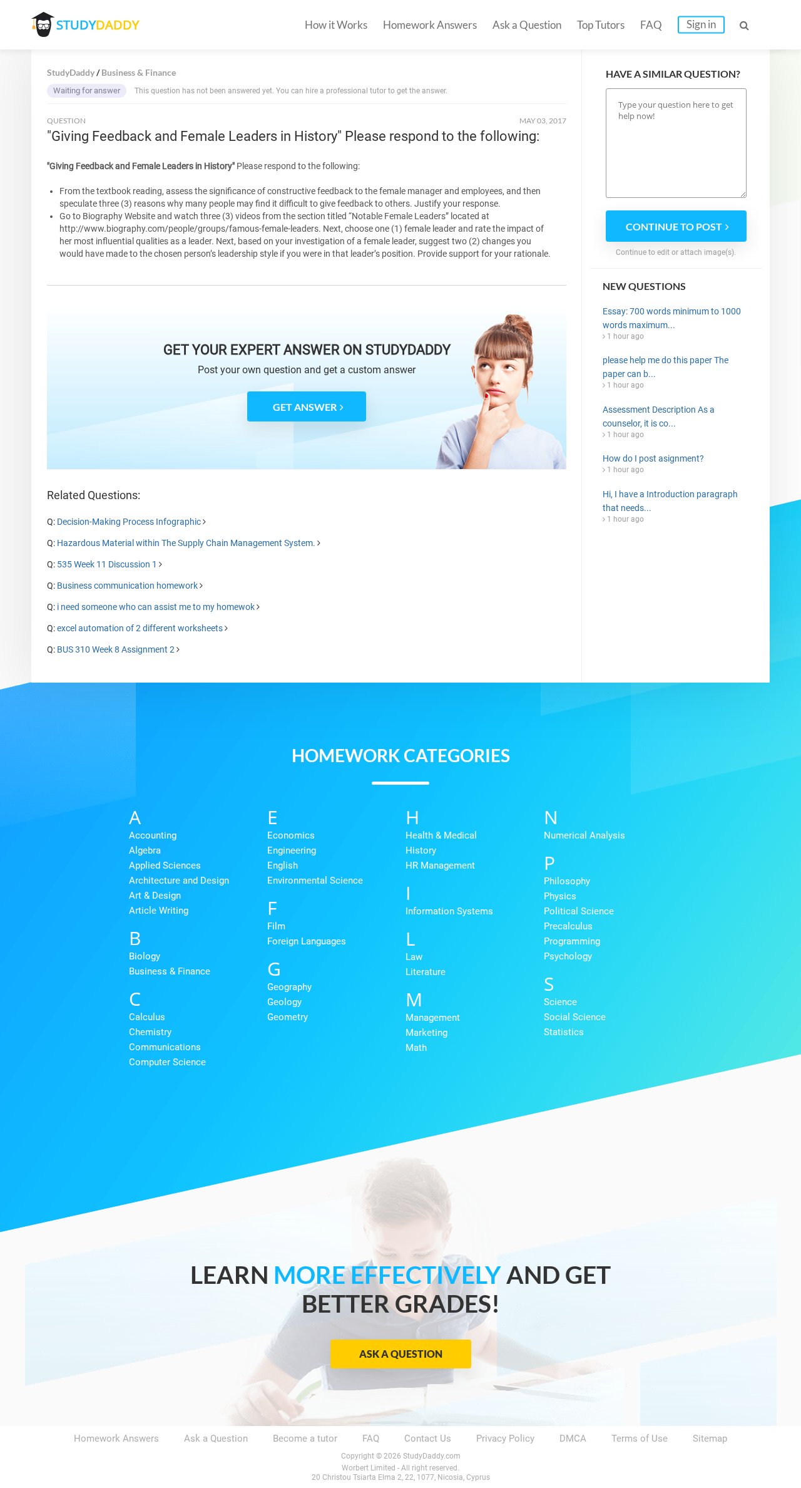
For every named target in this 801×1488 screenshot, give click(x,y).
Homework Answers (430, 24)
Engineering (291, 850)
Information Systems (449, 911)
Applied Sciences (165, 865)
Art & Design (155, 895)
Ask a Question (526, 24)
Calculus (147, 1017)
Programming (572, 941)
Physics (560, 896)
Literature (426, 972)
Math (416, 1047)
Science (560, 1002)
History (421, 850)
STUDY (97, 24)
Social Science (575, 1017)
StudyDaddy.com (432, 1456)
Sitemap (710, 1438)
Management (433, 1017)
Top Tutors (601, 24)
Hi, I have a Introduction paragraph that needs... (670, 501)
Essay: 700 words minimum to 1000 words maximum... (672, 318)
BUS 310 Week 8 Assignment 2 (116, 649)
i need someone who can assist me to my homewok (156, 607)
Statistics (564, 1032)
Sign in (701, 24)
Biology (144, 956)
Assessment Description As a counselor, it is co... (659, 416)
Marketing (426, 1032)
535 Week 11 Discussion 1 (107, 564)
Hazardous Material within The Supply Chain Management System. (186, 543)
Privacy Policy (505, 1438)
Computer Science (167, 1062)
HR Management (440, 865)
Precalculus (568, 926)
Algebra (145, 850)
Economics (291, 835)
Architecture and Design (179, 880)
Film (276, 926)
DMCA (572, 1438)
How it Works (336, 24)
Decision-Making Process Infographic (129, 522)
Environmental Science (315, 880)
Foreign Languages (306, 941)
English (282, 865)
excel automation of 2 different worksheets (140, 628)
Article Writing (158, 910)
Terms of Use (639, 1438)
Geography (289, 987)
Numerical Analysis (584, 835)
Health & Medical (441, 835)
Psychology (568, 956)
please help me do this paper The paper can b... (665, 367)
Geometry (287, 1017)
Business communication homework (127, 586)
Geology (284, 1002)
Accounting (152, 835)
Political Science (579, 911)
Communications (165, 1047)
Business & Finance (169, 971)
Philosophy (567, 881)
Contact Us (427, 1438)
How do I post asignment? (653, 458)
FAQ (651, 24)
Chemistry (150, 1032)
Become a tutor (305, 1438)
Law (414, 957)
